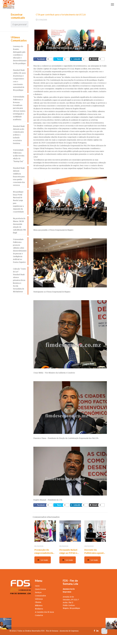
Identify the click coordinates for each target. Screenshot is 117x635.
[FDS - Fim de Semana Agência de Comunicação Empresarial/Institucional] (9, 4)
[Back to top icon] (104, 631)
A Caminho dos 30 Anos (44, 612)
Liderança (39, 599)
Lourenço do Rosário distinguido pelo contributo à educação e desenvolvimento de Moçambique (19, 54)
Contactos (39, 615)
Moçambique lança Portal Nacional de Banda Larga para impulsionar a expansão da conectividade (18, 201)
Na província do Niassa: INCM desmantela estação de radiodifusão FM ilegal (19, 225)
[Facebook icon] (94, 630)
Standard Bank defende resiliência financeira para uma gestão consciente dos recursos (19, 176)
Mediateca (39, 608)
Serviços (38, 592)
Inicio (37, 585)
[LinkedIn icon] (97, 630)
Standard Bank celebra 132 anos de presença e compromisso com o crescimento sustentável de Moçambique (19, 80)
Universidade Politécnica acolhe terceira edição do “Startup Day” (18, 155)
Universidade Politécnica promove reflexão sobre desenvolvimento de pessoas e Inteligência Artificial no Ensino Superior (19, 250)
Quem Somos (40, 589)
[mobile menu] (112, 4)
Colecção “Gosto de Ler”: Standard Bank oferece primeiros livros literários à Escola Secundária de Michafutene (19, 280)
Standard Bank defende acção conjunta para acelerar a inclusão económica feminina (19, 134)
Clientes (38, 602)
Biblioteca (38, 605)
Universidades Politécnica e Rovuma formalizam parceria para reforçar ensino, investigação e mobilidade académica (19, 108)
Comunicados (40, 595)
